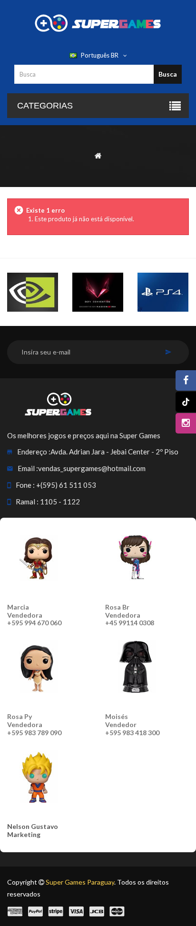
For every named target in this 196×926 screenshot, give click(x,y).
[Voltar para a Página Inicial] (98, 155)
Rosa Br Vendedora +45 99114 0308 (129, 615)
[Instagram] (186, 423)
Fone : (25, 485)
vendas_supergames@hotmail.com (92, 468)
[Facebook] (186, 380)
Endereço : (33, 451)
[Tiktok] (186, 402)
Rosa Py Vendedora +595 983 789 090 (34, 724)
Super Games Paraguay (80, 882)
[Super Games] (98, 22)
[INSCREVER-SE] (168, 352)
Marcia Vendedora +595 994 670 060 (34, 615)
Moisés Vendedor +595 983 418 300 (132, 724)
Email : (28, 468)
